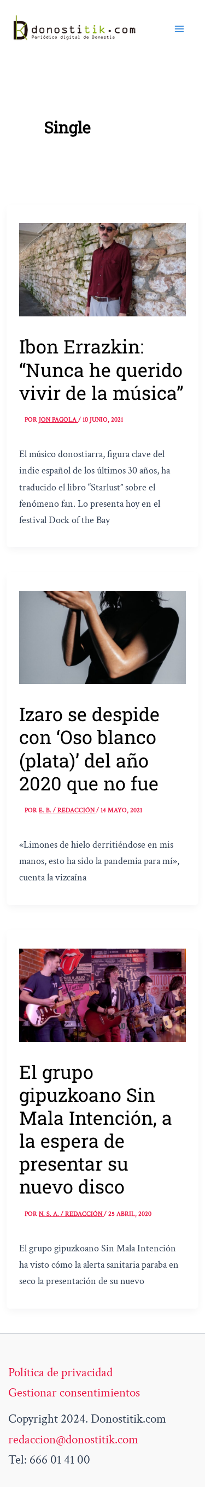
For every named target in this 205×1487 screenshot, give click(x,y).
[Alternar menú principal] (179, 28)
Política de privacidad (60, 1372)
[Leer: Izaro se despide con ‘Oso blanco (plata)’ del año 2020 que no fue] (102, 636)
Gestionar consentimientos (74, 1392)
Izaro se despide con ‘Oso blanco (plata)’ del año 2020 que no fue (89, 748)
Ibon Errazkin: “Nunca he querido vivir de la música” (101, 369)
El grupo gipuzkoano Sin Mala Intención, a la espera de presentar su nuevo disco (95, 1128)
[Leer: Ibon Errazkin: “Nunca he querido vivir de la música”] (102, 268)
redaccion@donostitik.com (73, 1439)
